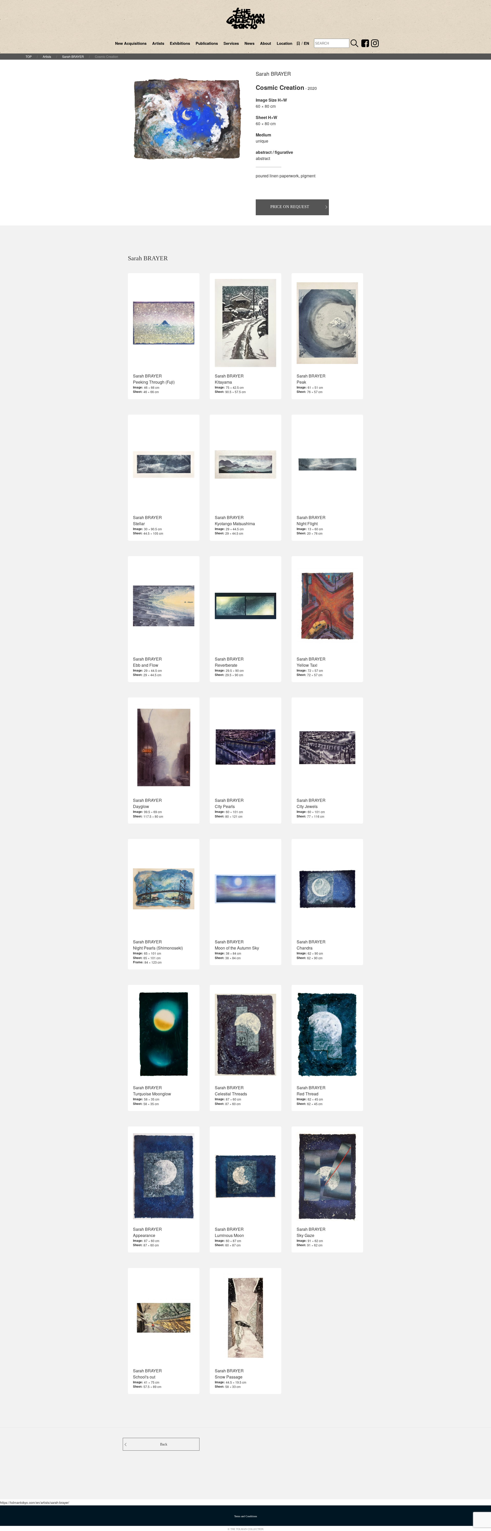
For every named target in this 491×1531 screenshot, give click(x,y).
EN (306, 43)
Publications (207, 43)
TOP (29, 56)
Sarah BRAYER (73, 56)
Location (284, 43)
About (265, 43)
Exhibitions (180, 43)
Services (231, 43)
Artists (158, 43)
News (249, 43)
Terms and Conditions (245, 1516)
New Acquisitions (131, 43)
